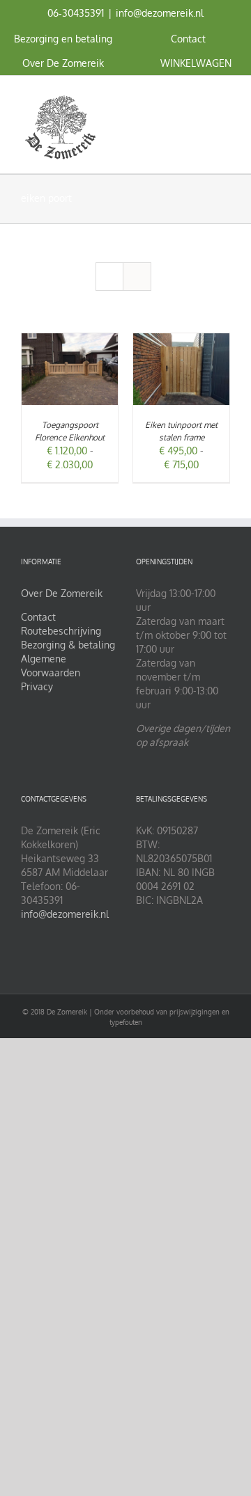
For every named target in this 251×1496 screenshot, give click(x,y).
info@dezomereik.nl (160, 13)
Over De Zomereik (61, 593)
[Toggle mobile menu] (224, 97)
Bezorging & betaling (68, 645)
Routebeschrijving (61, 631)
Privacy (37, 686)
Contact (38, 617)
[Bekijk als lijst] (137, 276)
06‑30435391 (75, 13)
